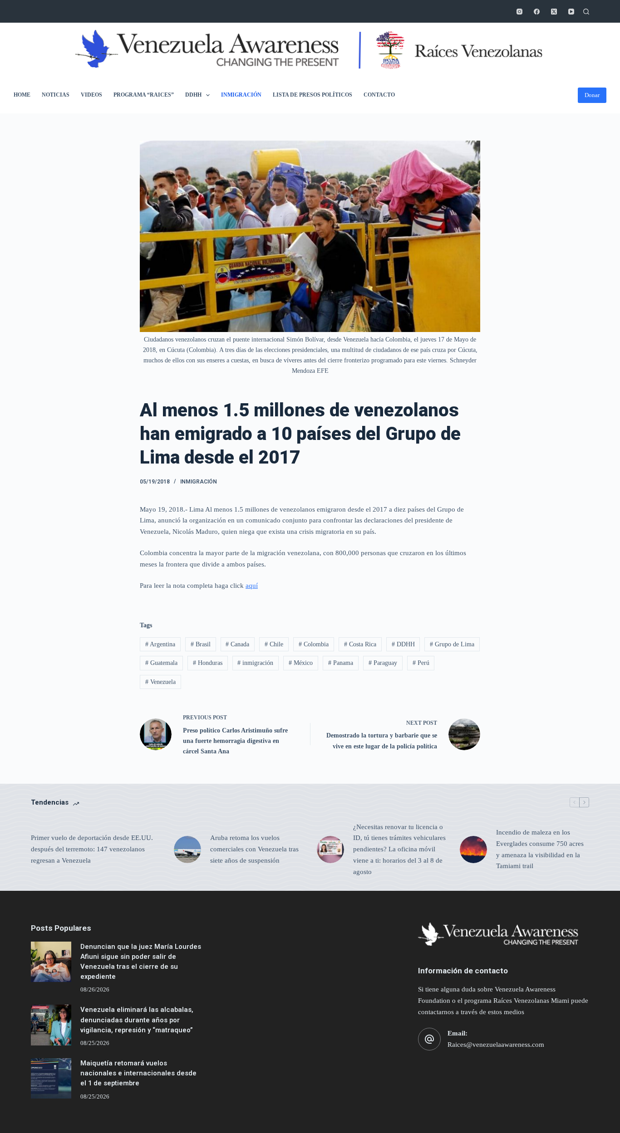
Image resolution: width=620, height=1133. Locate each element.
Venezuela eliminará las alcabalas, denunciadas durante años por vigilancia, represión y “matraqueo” (136, 1020)
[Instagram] (519, 12)
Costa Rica (360, 644)
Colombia (314, 644)
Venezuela (160, 682)
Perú (421, 662)
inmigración (255, 662)
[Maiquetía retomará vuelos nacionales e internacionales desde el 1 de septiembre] (51, 1078)
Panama (340, 662)
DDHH (193, 95)
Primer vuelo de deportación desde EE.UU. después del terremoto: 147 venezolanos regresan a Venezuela (92, 849)
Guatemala (161, 662)
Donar (592, 95)
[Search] (586, 12)
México (301, 662)
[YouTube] (571, 12)
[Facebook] (537, 12)
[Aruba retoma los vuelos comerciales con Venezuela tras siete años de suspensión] (187, 849)
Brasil (201, 644)
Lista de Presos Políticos (312, 95)
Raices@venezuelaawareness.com (496, 1044)
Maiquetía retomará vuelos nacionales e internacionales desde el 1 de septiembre (138, 1073)
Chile (274, 644)
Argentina (160, 644)
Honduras (207, 662)
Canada (237, 644)
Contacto (379, 95)
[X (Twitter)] (554, 12)
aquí (252, 585)
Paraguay (383, 662)
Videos (91, 95)
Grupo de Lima (452, 644)
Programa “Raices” (143, 95)
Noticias (55, 95)
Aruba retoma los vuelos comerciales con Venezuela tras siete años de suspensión (254, 849)
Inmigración (241, 95)
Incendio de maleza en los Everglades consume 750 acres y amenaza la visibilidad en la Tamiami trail (540, 849)
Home (22, 95)
